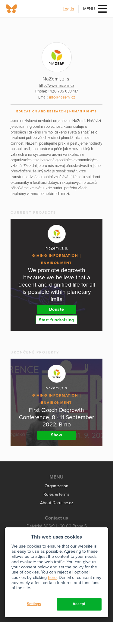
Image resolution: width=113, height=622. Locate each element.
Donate (56, 309)
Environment (56, 263)
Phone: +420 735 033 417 (56, 91)
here (52, 577)
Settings (34, 604)
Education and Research (41, 111)
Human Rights (83, 111)
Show (56, 435)
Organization (56, 485)
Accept (79, 604)
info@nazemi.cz (62, 97)
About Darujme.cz (56, 502)
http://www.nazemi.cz (56, 85)
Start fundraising (56, 319)
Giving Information (55, 255)
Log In (68, 8)
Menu (89, 8)
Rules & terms (56, 494)
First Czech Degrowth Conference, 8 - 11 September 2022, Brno (56, 417)
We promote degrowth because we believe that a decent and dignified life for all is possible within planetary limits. (56, 285)
